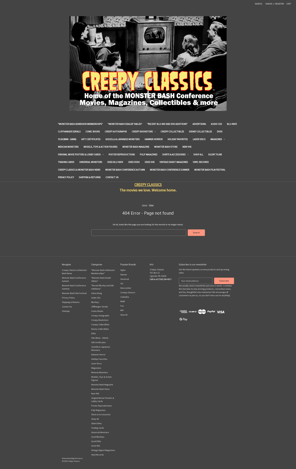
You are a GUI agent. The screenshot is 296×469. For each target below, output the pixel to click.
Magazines (216, 139)
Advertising (199, 123)
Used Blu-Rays (115, 162)
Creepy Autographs (116, 131)
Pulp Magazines (148, 154)
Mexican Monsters (68, 146)
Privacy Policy (66, 177)
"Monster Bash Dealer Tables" (125, 123)
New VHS (186, 146)
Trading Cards (66, 162)
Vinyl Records (201, 162)
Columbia (124, 297)
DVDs (219, 131)
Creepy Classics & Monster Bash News (79, 169)
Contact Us (112, 177)
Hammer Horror (154, 139)
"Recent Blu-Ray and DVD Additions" (167, 123)
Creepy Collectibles (172, 131)
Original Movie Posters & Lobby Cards (79, 154)
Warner (123, 274)
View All (123, 314)
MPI (122, 310)
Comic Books (93, 131)
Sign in (268, 3)
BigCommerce (76, 458)
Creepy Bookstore (142, 131)
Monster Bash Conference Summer (169, 169)
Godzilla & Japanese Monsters (122, 139)
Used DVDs (134, 162)
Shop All (198, 154)
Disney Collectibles (200, 131)
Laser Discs (199, 139)
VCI (121, 283)
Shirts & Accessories (174, 154)
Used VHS (150, 162)
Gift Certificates (91, 139)
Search (258, 3)
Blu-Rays (232, 123)
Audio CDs (216, 123)
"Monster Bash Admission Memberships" (80, 123)
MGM (122, 301)
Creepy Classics (127, 292)
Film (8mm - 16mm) (67, 139)
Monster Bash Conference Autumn (125, 169)
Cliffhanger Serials (69, 131)
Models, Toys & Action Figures (100, 146)
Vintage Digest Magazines (174, 162)
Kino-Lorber (125, 288)
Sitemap (66, 311)
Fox (122, 305)
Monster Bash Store (165, 146)
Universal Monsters (90, 162)
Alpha (122, 270)
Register (279, 3)
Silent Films (215, 154)
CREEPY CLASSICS (148, 184)
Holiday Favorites (178, 139)
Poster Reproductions (122, 154)
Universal (124, 279)
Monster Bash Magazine (135, 146)
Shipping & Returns (90, 177)
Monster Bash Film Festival (209, 169)
